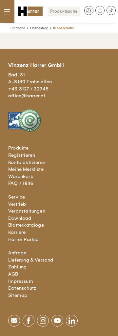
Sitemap (17, 295)
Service (16, 197)
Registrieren (21, 155)
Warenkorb (20, 176)
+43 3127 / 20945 (28, 89)
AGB (13, 274)
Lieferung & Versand (30, 260)
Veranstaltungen (26, 211)
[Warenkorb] (100, 10)
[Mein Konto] (88, 10)
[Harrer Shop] (30, 11)
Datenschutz (22, 288)
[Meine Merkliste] (111, 10)
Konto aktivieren (26, 162)
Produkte (18, 148)
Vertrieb (17, 204)
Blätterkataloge (26, 225)
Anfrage (17, 253)
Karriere (17, 232)
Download (19, 218)
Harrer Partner (24, 239)
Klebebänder (63, 28)
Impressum (20, 281)
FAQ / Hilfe (20, 183)
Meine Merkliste (26, 169)
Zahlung (17, 267)
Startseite (17, 28)
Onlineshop (39, 28)
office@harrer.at (26, 96)
